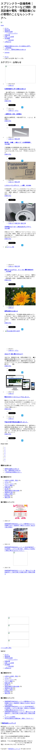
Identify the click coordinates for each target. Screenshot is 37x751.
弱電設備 (7, 35)
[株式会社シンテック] (18, 723)
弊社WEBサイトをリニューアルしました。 (17, 397)
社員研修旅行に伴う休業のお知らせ (15, 89)
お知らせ (11, 85)
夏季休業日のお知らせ (11, 311)
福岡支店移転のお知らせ (12, 469)
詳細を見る (8, 101)
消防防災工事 (9, 492)
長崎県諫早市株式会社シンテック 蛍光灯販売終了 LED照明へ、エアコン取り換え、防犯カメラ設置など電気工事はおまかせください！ (20, 548)
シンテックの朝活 (10, 716)
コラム (16, 110)
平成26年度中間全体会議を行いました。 (16, 422)
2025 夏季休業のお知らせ (12, 470)
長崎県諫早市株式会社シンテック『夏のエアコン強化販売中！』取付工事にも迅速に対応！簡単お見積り (20, 572)
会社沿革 (11, 40)
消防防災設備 (9, 31)
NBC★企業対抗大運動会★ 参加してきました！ (19, 718)
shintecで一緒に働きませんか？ (14, 354)
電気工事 (17, 139)
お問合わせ (8, 42)
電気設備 (7, 30)
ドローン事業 (9, 485)
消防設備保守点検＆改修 (12, 490)
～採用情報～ (9, 48)
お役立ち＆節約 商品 (11, 480)
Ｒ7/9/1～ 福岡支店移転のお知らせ (15, 49)
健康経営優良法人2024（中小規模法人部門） (18, 46)
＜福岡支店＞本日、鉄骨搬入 (13, 114)
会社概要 (7, 38)
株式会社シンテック (14, 748)
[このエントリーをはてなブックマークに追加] (22, 107)
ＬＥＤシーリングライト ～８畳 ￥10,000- (18, 185)
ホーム (7, 28)
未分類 (7, 489)
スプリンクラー (13, 33)
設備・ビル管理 (9, 36)
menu (2, 25)
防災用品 (7, 495)
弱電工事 (17, 223)
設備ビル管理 (9, 494)
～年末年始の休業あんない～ (13, 472)
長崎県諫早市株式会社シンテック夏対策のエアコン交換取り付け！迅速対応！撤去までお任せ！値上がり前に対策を (20, 525)
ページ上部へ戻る (6, 647)
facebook (7, 52)
